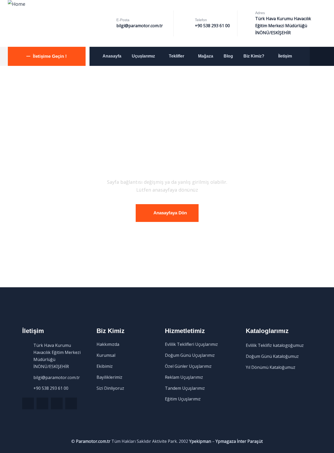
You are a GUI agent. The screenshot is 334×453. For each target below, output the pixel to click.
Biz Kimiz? (253, 56)
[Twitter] (28, 403)
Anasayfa (112, 56)
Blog (228, 56)
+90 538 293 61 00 (212, 25)
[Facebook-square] (42, 403)
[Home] (16, 4)
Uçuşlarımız (143, 56)
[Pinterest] (57, 403)
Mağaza (205, 56)
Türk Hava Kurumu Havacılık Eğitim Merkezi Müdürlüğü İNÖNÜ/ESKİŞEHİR (283, 26)
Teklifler (176, 56)
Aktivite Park (164, 441)
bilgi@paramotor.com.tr (139, 25)
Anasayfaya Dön (170, 212)
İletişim (285, 56)
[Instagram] (71, 403)
